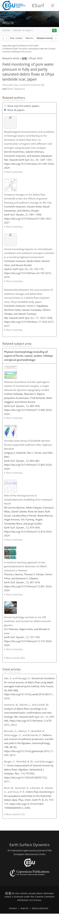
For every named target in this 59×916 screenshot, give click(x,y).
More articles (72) (15, 814)
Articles (6, 30)
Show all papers (15, 109)
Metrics (29, 38)
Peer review (16, 38)
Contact (13, 908)
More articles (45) (15, 657)
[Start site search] (54, 30)
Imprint (24, 908)
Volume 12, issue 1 (23, 30)
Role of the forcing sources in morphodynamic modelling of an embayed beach (28, 499)
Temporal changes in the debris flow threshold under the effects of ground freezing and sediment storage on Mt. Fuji (27, 198)
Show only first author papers (23, 105)
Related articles (45, 38)
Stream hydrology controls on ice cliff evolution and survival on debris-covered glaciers (27, 621)
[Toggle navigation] (52, 5)
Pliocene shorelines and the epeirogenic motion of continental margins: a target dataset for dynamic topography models (27, 385)
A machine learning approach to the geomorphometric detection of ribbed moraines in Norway (25, 566)
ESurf (38, 5)
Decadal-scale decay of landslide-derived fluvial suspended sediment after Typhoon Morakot (28, 444)
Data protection (40, 908)
